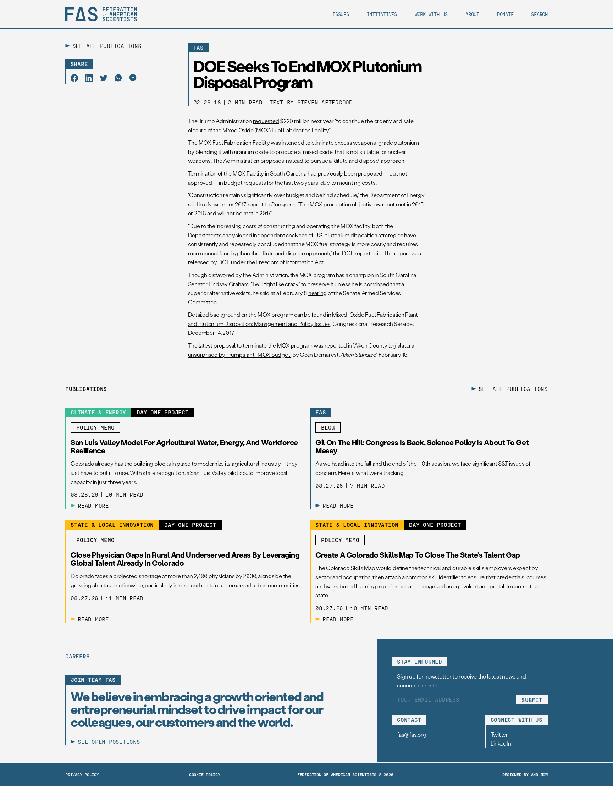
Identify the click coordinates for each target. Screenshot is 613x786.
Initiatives (382, 14)
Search (539, 14)
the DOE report (352, 253)
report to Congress (272, 204)
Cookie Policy (204, 774)
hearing (317, 293)
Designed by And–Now (525, 774)
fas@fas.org (411, 734)
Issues (340, 14)
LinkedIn (501, 743)
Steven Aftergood (325, 102)
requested (266, 120)
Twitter (499, 734)
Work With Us (431, 14)
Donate (505, 14)
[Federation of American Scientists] (101, 14)
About (472, 14)
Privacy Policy (82, 774)
